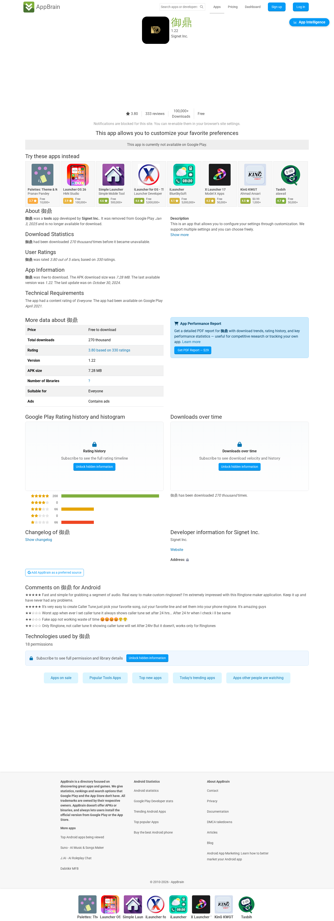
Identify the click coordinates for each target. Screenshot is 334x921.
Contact (212, 790)
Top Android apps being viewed (82, 837)
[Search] (201, 6)
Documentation (218, 811)
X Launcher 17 (215, 189)
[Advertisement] (161, 76)
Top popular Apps (146, 822)
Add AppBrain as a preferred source (56, 572)
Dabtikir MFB (69, 868)
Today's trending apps (197, 678)
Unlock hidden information (94, 466)
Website (176, 550)
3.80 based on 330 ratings (109, 350)
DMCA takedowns (219, 822)
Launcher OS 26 (74, 189)
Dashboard (253, 7)
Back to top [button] (323, 879)
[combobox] (179, 6)
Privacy (212, 801)
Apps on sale (61, 678)
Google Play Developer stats (153, 801)
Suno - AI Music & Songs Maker (82, 847)
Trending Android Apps (150, 811)
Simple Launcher (111, 189)
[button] (239, 560)
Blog (210, 843)
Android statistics (146, 790)
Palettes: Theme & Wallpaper (42, 189)
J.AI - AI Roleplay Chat (76, 858)
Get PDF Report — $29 (193, 350)
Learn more (191, 342)
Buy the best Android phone (153, 832)
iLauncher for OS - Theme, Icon (149, 189)
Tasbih (281, 189)
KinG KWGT (248, 189)
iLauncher (176, 189)
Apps (217, 7)
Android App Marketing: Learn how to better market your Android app (238, 856)
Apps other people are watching (258, 678)
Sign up (277, 7)
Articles (212, 832)
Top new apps (150, 678)
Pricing (233, 7)
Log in (301, 7)
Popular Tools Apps (105, 678)
